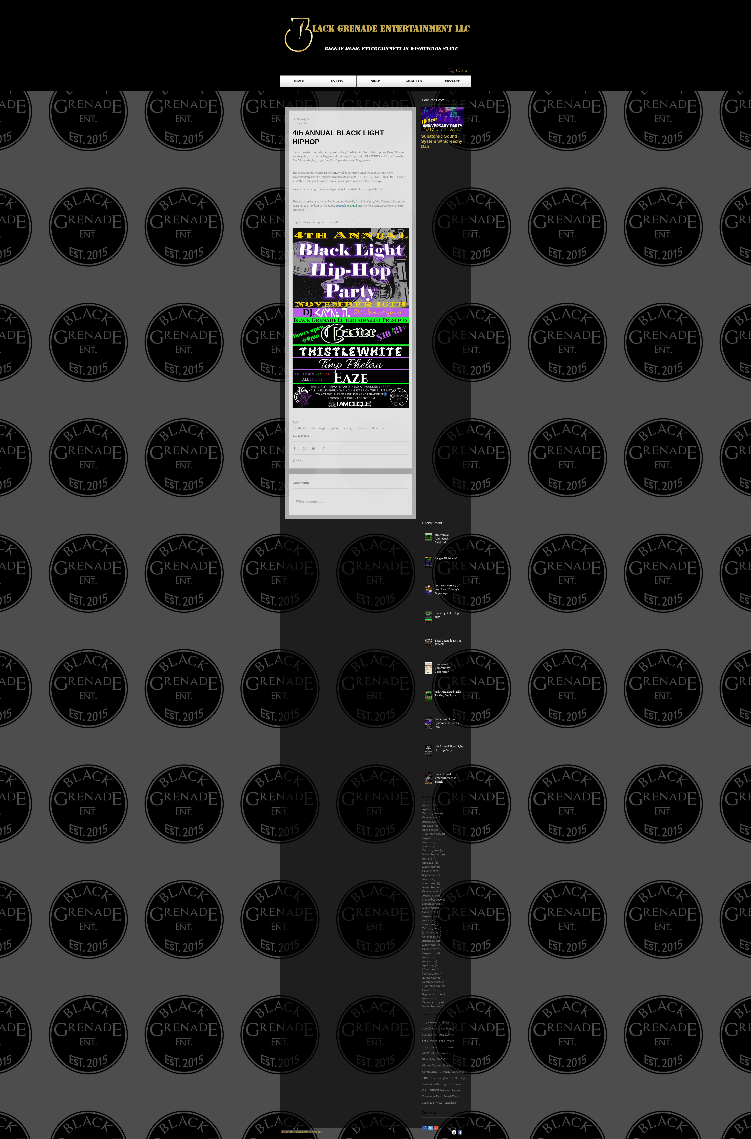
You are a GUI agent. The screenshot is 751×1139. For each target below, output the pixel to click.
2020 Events (446, 1028)
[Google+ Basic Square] (436, 1128)
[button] (459, 70)
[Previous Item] (427, 119)
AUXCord (428, 1053)
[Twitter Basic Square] (430, 1128)
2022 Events (446, 1034)
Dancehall (458, 1071)
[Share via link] (323, 448)
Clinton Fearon (431, 1065)
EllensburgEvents (442, 1078)
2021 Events (429, 1034)
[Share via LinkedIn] (313, 448)
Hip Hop (334, 428)
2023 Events (429, 1041)
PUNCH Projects (439, 1090)
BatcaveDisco (444, 1053)
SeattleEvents (452, 1096)
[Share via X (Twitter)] (304, 448)
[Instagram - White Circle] (454, 1132)
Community (429, 1071)
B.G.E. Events (301, 435)
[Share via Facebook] (294, 448)
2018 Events (375, 428)
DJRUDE (444, 1071)
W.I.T (439, 1102)
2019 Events (429, 1028)
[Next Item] (458, 119)
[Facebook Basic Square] (424, 1128)
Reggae (322, 428)
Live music (309, 428)
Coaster (361, 428)
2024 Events (446, 1041)
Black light (348, 428)
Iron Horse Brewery (434, 1084)
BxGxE (297, 428)
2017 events (429, 1022)
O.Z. (424, 1090)
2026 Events (446, 1047)
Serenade (428, 1102)
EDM (425, 1078)
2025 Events (429, 1047)
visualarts (450, 1102)
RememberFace (431, 1096)
